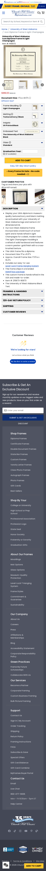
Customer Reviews (14, 311)
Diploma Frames (19, 438)
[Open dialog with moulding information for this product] (20, 106)
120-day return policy (17, 300)
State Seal (16, 529)
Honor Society (18, 534)
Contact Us (16, 715)
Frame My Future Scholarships (19, 668)
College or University (21, 505)
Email (13, 783)
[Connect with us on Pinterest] (31, 831)
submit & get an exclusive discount (23, 418)
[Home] (23, 13)
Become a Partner (19, 685)
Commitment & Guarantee (18, 598)
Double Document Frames (23, 449)
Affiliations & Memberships (17, 636)
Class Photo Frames (20, 470)
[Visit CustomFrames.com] (36, 1)
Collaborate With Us (21, 675)
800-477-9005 (18, 794)
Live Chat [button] (15, 788)
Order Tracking (18, 726)
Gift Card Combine (20, 768)
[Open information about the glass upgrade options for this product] (10, 142)
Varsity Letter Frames (21, 464)
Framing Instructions (21, 741)
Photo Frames (17, 480)
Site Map (40, 861)
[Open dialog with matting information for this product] (12, 114)
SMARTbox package (15, 271)
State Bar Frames (19, 454)
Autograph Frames (20, 475)
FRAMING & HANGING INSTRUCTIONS (15, 293)
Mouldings (16, 559)
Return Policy (17, 736)
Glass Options (18, 569)
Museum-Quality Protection (19, 576)
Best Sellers (16, 491)
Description (10, 208)
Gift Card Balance (19, 762)
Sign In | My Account (21, 720)
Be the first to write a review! (23, 361)
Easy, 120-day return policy (23, 165)
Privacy (5, 861)
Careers (15, 624)
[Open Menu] (3, 13)
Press (13, 629)
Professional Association (23, 518)
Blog (13, 643)
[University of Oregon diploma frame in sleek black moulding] (20, 196)
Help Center (16, 803)
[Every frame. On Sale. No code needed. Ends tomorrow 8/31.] (23, 6)
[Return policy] (23, 849)
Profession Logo (18, 524)
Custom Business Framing (23, 695)
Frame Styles (17, 591)
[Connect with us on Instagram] (20, 831)
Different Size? (7, 101)
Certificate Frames (20, 443)
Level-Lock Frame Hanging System (22, 266)
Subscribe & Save (19, 752)
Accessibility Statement (22, 648)
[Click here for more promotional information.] (28, 174)
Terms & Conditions (22, 861)
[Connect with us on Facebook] (9, 831)
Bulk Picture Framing (21, 701)
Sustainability (17, 604)
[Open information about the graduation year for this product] (4, 154)
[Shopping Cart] (43, 13)
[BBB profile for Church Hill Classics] (8, 849)
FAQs (13, 747)
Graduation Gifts (19, 545)
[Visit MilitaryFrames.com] (23, 1)
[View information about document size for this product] (30, 98)
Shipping (8, 306)
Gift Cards (16, 485)
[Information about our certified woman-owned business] (37, 849)
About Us (15, 619)
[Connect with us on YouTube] (26, 831)
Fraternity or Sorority (21, 539)
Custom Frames (18, 459)
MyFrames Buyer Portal (22, 773)
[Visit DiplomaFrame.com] (10, 1)
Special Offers (18, 757)
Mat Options (17, 564)
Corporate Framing (20, 690)
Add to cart (23, 160)
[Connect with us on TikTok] (15, 831)
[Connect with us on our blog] (37, 831)
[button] (38, 13)
